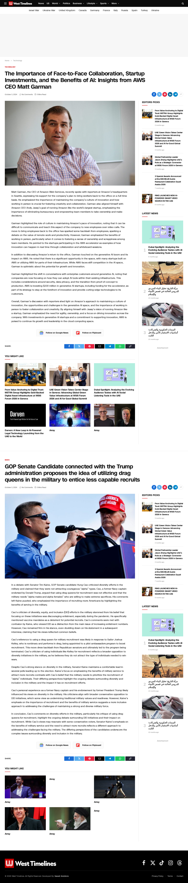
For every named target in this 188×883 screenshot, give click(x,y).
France (106, 10)
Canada (83, 10)
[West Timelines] (20, 3)
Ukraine (155, 10)
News (41, 3)
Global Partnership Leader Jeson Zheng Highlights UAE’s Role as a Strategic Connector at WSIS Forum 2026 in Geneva (168, 161)
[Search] (182, 3)
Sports (103, 3)
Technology (10, 67)
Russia (124, 10)
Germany (94, 10)
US (48, 3)
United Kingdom (67, 10)
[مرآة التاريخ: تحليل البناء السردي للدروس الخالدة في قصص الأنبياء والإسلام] (162, 273)
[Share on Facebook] (154, 94)
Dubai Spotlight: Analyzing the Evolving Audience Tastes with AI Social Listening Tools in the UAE (114, 392)
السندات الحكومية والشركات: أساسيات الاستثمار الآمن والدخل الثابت (163, 332)
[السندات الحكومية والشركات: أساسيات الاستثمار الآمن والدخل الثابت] (162, 314)
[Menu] (5, 3)
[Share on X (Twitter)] (159, 94)
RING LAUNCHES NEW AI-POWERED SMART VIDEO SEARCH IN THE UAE (166, 198)
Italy (116, 10)
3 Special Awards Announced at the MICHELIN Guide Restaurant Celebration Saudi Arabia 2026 (168, 180)
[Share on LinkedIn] (170, 94)
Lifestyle (91, 3)
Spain (134, 10)
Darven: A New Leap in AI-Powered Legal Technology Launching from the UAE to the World (24, 433)
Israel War (34, 10)
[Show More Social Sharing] (181, 94)
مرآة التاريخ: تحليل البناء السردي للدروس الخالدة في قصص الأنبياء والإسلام (163, 291)
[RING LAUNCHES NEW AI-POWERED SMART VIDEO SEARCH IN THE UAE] (147, 198)
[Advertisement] (94, 35)
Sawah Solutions (62, 876)
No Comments (27, 94)
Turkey (144, 10)
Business (77, 3)
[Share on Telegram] (175, 94)
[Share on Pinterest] (164, 94)
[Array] (69, 415)
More (114, 3)
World (55, 3)
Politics (66, 3)
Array (52, 430)
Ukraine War (49, 10)
